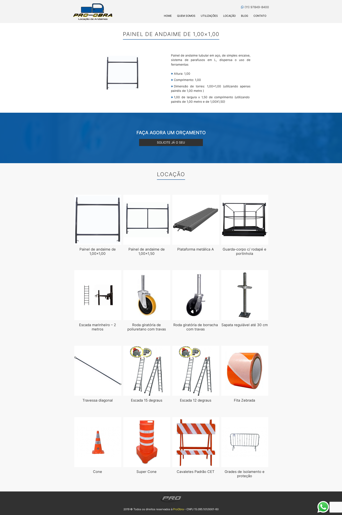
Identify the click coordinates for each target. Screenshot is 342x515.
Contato (259, 15)
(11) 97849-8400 (256, 7)
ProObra (178, 509)
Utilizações (209, 15)
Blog (244, 15)
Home (168, 15)
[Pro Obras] (92, 11)
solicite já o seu (171, 142)
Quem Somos (186, 15)
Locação (229, 15)
